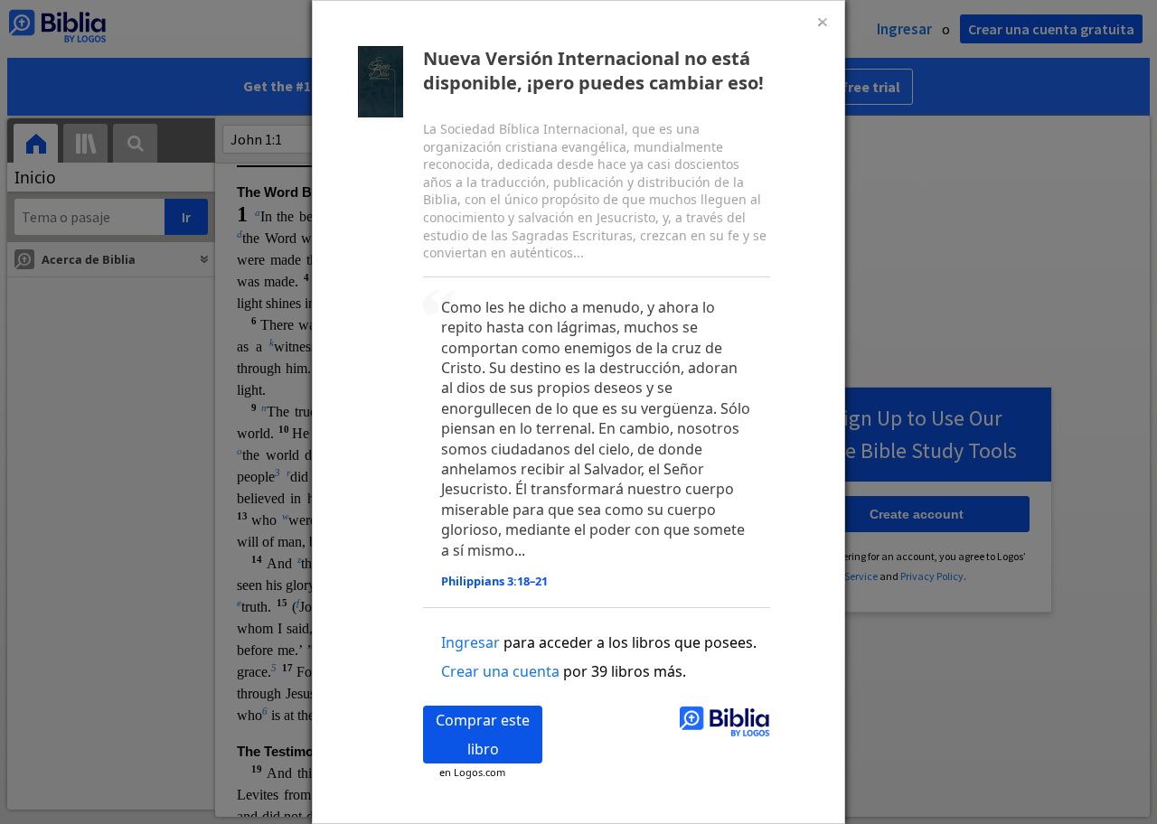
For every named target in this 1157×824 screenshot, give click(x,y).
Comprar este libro (483, 734)
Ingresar (470, 642)
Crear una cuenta (500, 671)
